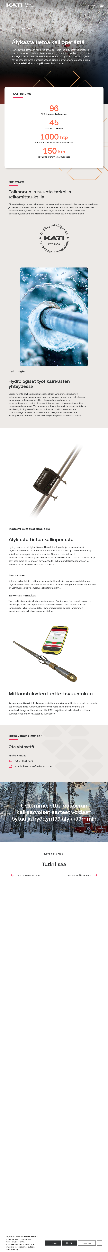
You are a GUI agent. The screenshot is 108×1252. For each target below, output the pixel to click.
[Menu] (102, 5)
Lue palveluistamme (28, 875)
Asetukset (86, 1243)
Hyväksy (53, 1243)
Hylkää (69, 1243)
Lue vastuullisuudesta (79, 875)
